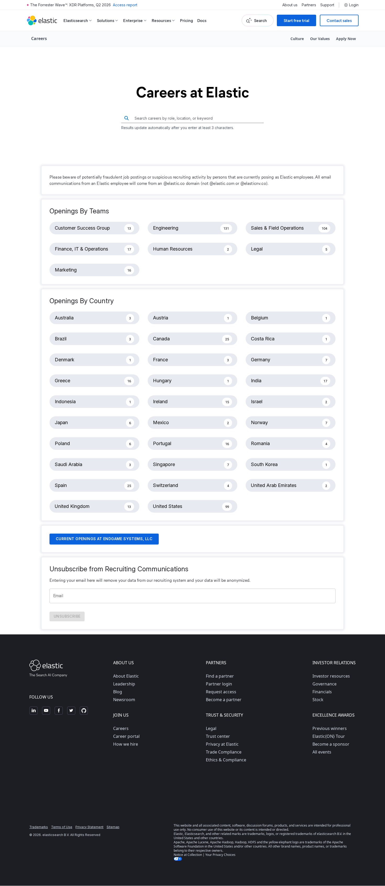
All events (321, 752)
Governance (324, 684)
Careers (121, 728)
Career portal (126, 736)
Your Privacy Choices (220, 854)
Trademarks (38, 827)
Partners (309, 5)
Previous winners (329, 728)
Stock (317, 699)
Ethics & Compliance (226, 760)
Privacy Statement (89, 827)
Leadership (124, 684)
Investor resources (331, 676)
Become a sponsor (330, 744)
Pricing (186, 20)
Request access (221, 692)
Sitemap (113, 827)
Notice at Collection (188, 854)
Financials (322, 692)
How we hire (125, 744)
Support (327, 5)
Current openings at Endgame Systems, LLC (104, 538)
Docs (201, 20)
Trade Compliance (223, 752)
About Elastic (126, 676)
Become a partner (223, 699)
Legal (211, 728)
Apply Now (346, 38)
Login (354, 5)
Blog (117, 692)
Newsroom (124, 699)
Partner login (219, 684)
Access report (125, 5)
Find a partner (220, 676)
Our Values (320, 38)
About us (290, 5)
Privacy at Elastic (222, 744)
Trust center (218, 736)
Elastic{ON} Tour (328, 736)
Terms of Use (61, 827)
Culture (297, 38)
